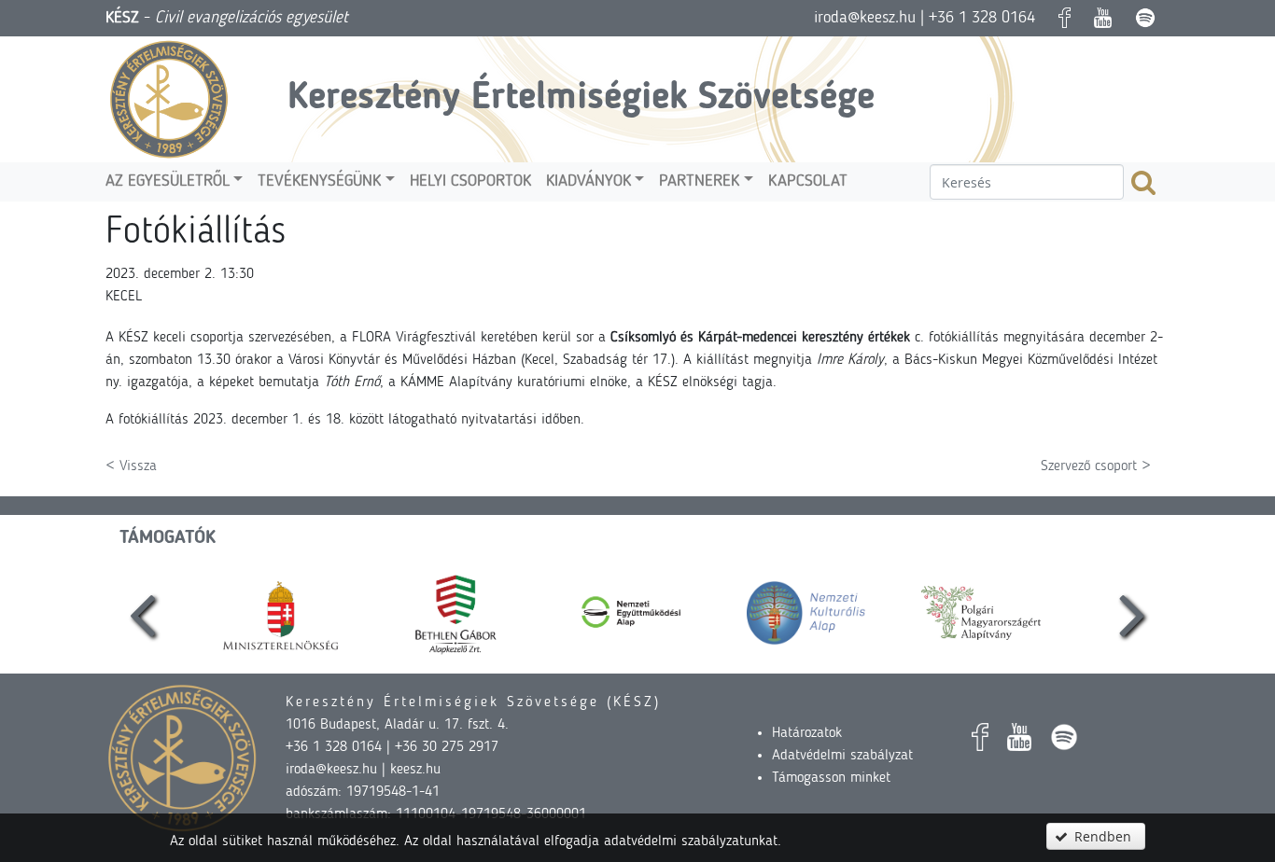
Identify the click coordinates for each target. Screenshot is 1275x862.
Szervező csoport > (1096, 466)
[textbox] (1027, 182)
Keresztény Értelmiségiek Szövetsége (581, 99)
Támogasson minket (831, 778)
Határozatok (807, 733)
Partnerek (699, 181)
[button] (1095, 836)
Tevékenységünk (319, 181)
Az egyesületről (167, 181)
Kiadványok (588, 181)
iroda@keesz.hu (865, 17)
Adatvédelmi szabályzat (842, 755)
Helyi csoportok (470, 181)
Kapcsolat (808, 181)
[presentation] (143, 613)
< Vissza (131, 466)
